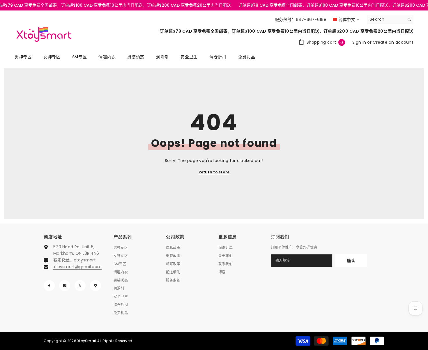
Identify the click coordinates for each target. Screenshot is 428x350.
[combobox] (385, 19)
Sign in (359, 42)
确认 (351, 260)
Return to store (214, 172)
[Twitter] (80, 285)
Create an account (393, 42)
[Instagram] (64, 285)
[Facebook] (49, 285)
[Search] (390, 19)
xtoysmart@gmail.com (77, 267)
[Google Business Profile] (95, 285)
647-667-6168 (311, 19)
